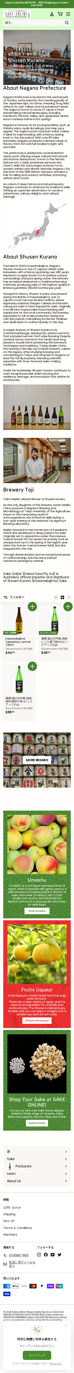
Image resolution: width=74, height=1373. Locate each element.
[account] (51, 14)
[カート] (60, 14)
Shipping (9, 1214)
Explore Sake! (37, 1123)
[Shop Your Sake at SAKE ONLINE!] (37, 1063)
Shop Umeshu (38, 911)
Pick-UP (8, 1221)
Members (10, 1234)
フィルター (16, 597)
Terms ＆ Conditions (17, 1228)
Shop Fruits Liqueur (37, 1020)
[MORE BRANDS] (37, 760)
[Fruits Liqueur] (37, 954)
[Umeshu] (37, 844)
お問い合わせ (12, 1207)
